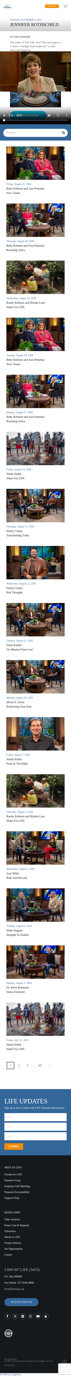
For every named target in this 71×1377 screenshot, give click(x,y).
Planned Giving (12, 1180)
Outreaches (10, 1231)
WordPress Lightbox (10, 1374)
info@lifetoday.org (14, 1289)
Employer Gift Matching (17, 1186)
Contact (8, 1254)
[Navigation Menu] (66, 6)
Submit (14, 1146)
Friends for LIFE (13, 1174)
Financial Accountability (16, 1192)
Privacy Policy (10, 1359)
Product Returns (12, 1243)
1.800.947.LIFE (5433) (22, 1269)
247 (40, 1065)
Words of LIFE (12, 1237)
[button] (21, 1302)
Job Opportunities (13, 1248)
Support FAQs (11, 1198)
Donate (52, 6)
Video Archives (12, 1219)
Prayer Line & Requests (16, 1225)
